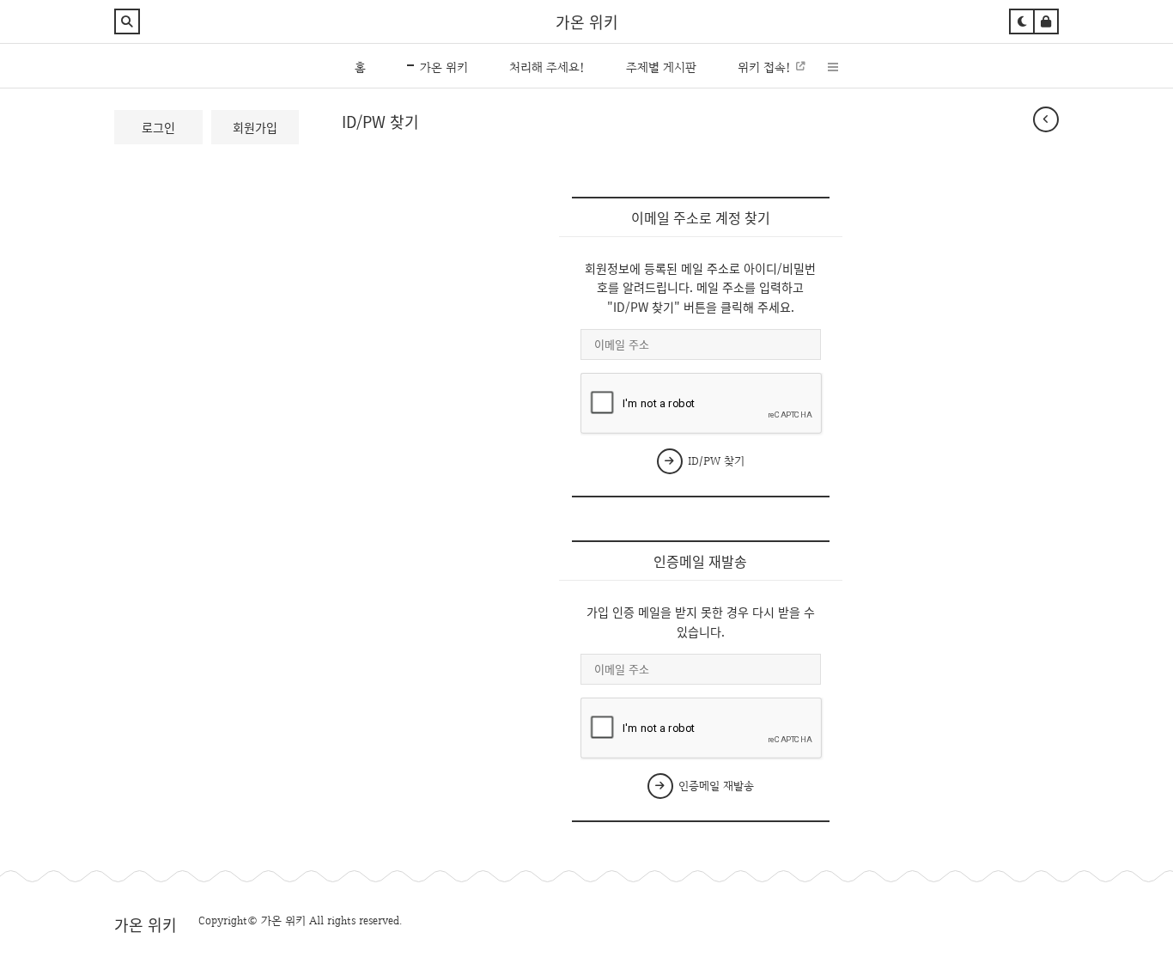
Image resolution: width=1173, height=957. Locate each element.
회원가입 (255, 127)
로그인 (158, 127)
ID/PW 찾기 (714, 461)
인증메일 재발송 (714, 785)
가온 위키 (587, 21)
